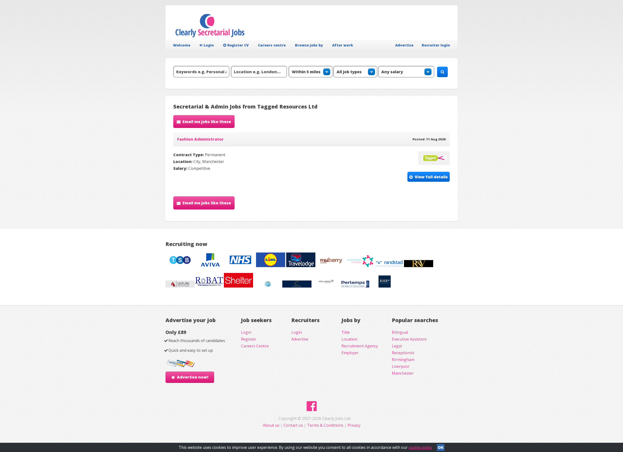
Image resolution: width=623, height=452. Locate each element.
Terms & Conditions (325, 425)
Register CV (238, 45)
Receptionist (403, 352)
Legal (397, 346)
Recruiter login (436, 45)
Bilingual (400, 332)
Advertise (404, 45)
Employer (350, 352)
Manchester (403, 373)
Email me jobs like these (207, 121)
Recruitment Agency (359, 346)
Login (209, 45)
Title (345, 332)
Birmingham (403, 359)
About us (271, 425)
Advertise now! (192, 377)
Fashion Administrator (200, 139)
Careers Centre (255, 346)
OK (441, 447)
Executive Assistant (409, 339)
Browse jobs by (309, 45)
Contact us (294, 425)
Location (349, 339)
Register (248, 339)
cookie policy (420, 447)
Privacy (354, 425)
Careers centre (272, 45)
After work (342, 45)
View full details (431, 177)
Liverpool (400, 366)
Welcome (181, 45)
